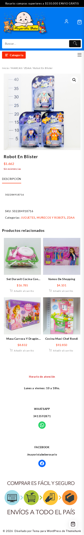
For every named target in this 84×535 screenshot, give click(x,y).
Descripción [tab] (11, 178)
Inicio (5, 68)
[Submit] (75, 43)
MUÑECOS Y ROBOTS (51, 217)
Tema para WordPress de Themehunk (56, 531)
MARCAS (16, 68)
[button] (74, 80)
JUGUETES (28, 217)
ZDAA (27, 68)
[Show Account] (66, 22)
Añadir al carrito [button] (24, 290)
